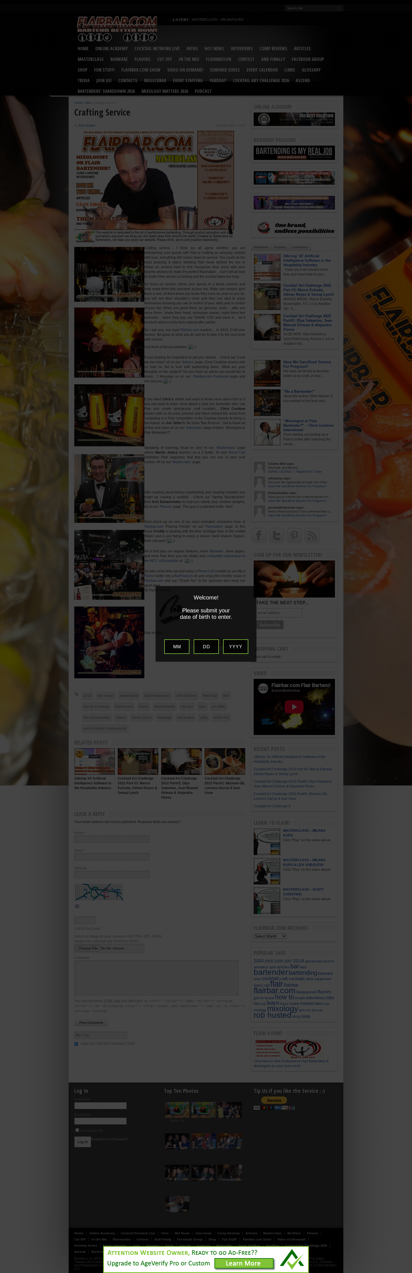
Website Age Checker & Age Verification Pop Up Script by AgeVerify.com (405, 1271)
